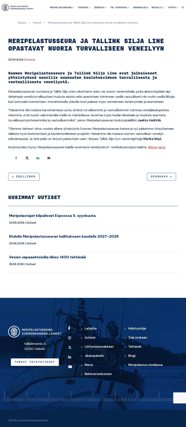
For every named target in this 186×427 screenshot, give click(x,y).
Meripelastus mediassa (145, 365)
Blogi (132, 356)
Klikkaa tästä (156, 147)
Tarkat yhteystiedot (35, 362)
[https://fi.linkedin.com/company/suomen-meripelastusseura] (71, 359)
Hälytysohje (137, 328)
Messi (89, 365)
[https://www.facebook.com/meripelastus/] (71, 330)
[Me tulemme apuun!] (18, 7)
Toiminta (83, 8)
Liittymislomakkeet (99, 347)
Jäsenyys (99, 8)
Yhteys (172, 8)
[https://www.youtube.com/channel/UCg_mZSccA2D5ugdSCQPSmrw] (71, 369)
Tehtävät (135, 347)
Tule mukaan (137, 337)
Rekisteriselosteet (98, 374)
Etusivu (22, 22)
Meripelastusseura (61, 8)
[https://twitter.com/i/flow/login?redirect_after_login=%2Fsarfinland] (71, 350)
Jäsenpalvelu (140, 8)
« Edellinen (24, 176)
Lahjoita (91, 328)
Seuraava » (161, 176)
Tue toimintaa (118, 8)
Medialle (157, 8)
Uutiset (37, 22)
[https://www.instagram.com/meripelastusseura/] (71, 340)
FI (183, 8)
